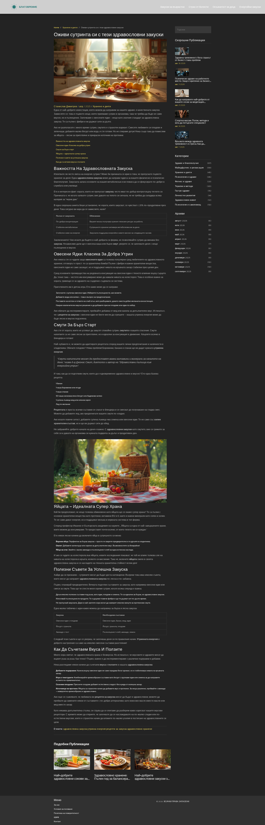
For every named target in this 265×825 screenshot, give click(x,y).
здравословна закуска (75, 729)
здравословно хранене (139, 729)
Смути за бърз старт (65, 149)
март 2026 (193, 243)
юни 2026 (193, 229)
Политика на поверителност (66, 813)
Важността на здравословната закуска (73, 141)
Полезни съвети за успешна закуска (72, 157)
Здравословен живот (193, 199)
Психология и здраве (193, 176)
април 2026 (193, 239)
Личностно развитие (193, 195)
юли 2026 (193, 225)
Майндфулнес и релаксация (193, 167)
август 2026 (193, 220)
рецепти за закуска (116, 729)
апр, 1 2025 (85, 106)
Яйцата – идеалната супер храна (71, 153)
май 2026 (193, 234)
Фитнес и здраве (193, 181)
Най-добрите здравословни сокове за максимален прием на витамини (71, 777)
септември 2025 (193, 271)
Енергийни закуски (250, 7)
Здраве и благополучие (193, 163)
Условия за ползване (63, 809)
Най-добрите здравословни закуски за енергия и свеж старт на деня (152, 777)
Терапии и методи (193, 186)
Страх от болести (199, 7)
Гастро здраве (193, 190)
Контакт (57, 821)
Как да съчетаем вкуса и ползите (70, 161)
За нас (57, 804)
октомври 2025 (193, 266)
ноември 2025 (193, 262)
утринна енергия (97, 729)
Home (56, 27)
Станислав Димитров (65, 106)
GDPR (56, 817)
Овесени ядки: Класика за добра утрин (73, 145)
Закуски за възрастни (172, 7)
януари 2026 (193, 252)
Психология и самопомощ (193, 204)
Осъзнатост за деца (224, 7)
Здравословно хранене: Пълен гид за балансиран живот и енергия (112, 777)
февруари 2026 (193, 248)
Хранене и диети (70, 27)
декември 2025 (193, 257)
